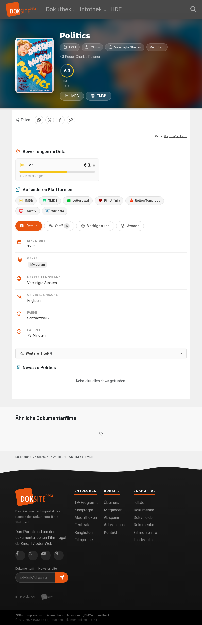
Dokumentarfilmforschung (145, 525)
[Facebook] (60, 120)
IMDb (29, 200)
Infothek (91, 9)
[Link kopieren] (71, 120)
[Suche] (193, 9)
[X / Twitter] (49, 120)
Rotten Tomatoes (147, 200)
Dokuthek (59, 9)
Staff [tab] (61, 226)
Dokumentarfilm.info (145, 510)
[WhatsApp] (39, 120)
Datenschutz (55, 615)
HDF (116, 9)
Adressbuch (114, 525)
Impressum (34, 615)
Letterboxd (80, 200)
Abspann (111, 517)
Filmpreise (83, 540)
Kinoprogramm (86, 510)
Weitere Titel (39, 353)
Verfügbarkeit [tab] (98, 226)
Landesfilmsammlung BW (145, 540)
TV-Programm (86, 502)
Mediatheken (85, 517)
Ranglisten (83, 532)
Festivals (82, 525)
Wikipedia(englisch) (175, 136)
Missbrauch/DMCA (80, 615)
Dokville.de (143, 517)
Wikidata (57, 211)
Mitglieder (113, 510)
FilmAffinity (112, 200)
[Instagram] (59, 555)
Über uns (111, 502)
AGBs (19, 615)
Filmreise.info (145, 532)
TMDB (101, 96)
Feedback (103, 615)
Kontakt (110, 532)
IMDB (74, 96)
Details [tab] (31, 226)
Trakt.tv (30, 211)
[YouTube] (46, 555)
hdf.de (139, 502)
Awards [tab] (133, 226)
